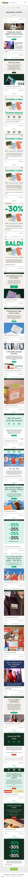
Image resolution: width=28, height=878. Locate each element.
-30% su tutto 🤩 (8, 864)
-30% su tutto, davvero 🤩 (10, 829)
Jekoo (3, 8)
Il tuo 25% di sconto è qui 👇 (10, 511)
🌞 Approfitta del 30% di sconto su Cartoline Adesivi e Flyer (14, 229)
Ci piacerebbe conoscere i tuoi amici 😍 (13, 723)
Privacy (2, 876)
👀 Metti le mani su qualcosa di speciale (13, 86)
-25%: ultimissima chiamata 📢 (11, 441)
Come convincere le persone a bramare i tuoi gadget (14, 50)
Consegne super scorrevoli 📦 (11, 405)
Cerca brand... (12, 4)
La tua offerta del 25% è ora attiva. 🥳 (12, 546)
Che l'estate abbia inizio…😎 (10, 652)
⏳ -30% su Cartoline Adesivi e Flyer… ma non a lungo (14, 157)
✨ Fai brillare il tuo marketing (11, 299)
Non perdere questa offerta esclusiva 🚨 (13, 476)
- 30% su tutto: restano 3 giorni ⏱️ (12, 794)
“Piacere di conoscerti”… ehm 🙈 (11, 617)
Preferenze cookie (17, 876)
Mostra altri (14, 869)
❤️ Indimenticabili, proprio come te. (12, 335)
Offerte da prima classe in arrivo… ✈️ (12, 582)
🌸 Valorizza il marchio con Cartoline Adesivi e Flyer (14, 193)
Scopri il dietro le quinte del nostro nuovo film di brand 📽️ (13, 688)
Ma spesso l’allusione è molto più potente (13, 370)
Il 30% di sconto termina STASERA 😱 (12, 121)
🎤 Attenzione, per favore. (10, 264)
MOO (6, 19)
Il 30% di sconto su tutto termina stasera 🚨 (14, 759)
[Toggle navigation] (25, 2)
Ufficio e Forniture (11, 8)
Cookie (11, 876)
